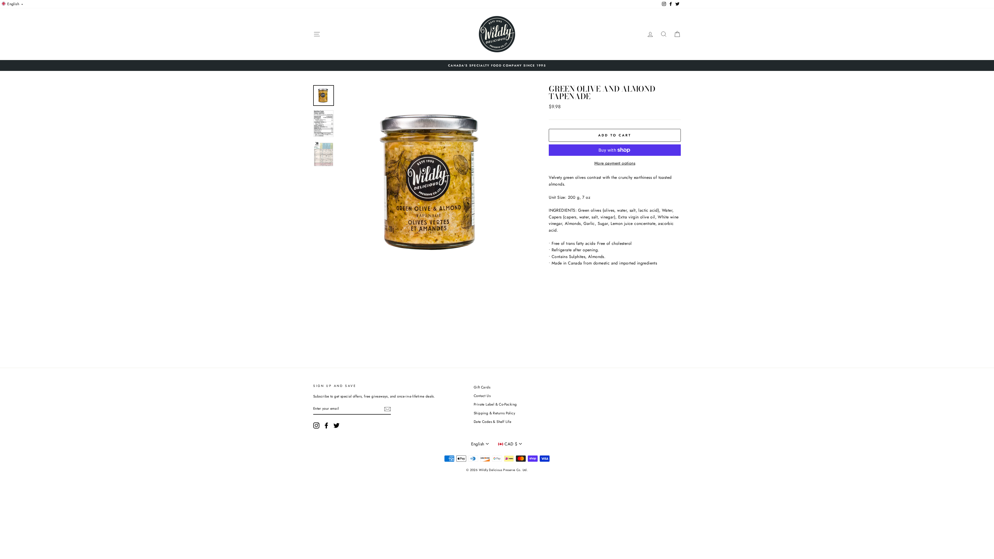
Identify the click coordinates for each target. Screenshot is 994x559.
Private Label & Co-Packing (495, 404)
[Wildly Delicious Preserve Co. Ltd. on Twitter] (336, 425)
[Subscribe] (387, 409)
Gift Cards (482, 387)
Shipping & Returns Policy (494, 413)
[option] (497, 65)
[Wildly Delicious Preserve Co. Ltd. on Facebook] (326, 425)
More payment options (614, 163)
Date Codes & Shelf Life (492, 421)
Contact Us (482, 395)
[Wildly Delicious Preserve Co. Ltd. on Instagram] (316, 425)
